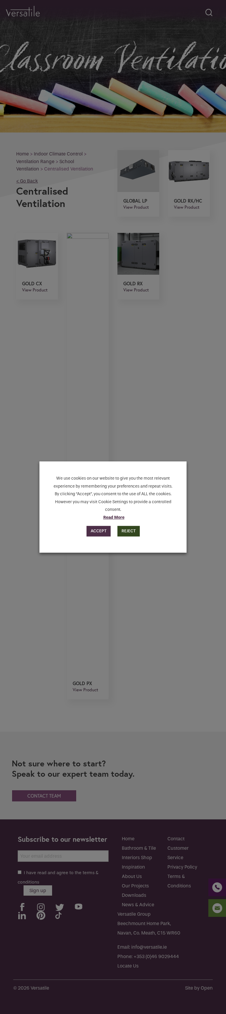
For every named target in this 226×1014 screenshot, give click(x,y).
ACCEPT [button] (99, 530)
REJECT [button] (129, 530)
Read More (113, 517)
